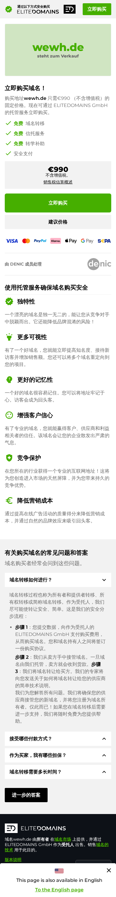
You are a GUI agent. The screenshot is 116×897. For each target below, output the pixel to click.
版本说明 (13, 859)
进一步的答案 (26, 795)
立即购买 (96, 9)
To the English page (59, 890)
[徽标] (58, 829)
